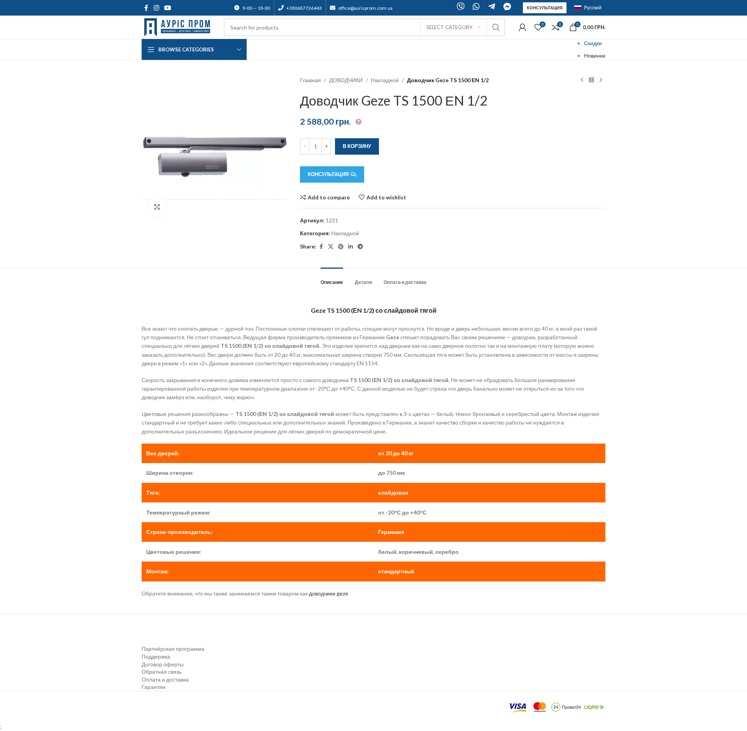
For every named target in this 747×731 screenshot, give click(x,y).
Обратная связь (162, 671)
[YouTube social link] (167, 8)
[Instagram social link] (156, 8)
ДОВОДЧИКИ (346, 80)
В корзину (357, 146)
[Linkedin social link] (350, 246)
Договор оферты (163, 664)
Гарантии (153, 686)
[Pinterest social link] (341, 246)
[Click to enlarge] (157, 207)
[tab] (332, 278)
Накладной (385, 80)
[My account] (522, 27)
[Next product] (600, 80)
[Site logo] (179, 26)
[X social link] (331, 246)
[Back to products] (591, 80)
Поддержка (156, 656)
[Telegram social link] (360, 246)
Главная (310, 80)
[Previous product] (582, 80)
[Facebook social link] (146, 8)
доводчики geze (328, 593)
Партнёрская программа (173, 648)
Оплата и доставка (165, 679)
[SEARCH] (496, 27)
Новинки (594, 55)
